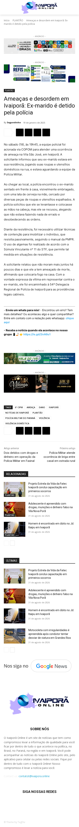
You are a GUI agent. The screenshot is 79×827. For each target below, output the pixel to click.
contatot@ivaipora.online (34, 776)
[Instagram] (25, 803)
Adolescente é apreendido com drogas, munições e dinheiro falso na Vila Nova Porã (50, 507)
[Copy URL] (46, 132)
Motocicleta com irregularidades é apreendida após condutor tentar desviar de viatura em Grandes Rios (49, 634)
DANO (42, 407)
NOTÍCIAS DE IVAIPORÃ (17, 412)
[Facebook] (20, 132)
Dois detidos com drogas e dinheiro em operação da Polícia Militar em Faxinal (21, 457)
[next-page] (12, 543)
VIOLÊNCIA (44, 418)
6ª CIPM (19, 407)
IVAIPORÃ (53, 407)
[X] (28, 132)
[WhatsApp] (37, 132)
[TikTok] (35, 803)
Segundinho (14, 122)
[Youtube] (63, 803)
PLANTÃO (18, 20)
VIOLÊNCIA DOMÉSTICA (17, 423)
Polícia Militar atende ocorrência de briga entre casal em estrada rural (59, 457)
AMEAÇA (31, 407)
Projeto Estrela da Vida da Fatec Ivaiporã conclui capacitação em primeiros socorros (47, 487)
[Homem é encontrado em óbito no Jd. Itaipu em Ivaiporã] (14, 529)
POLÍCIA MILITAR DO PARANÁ (20, 418)
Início (7, 20)
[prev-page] (6, 543)
